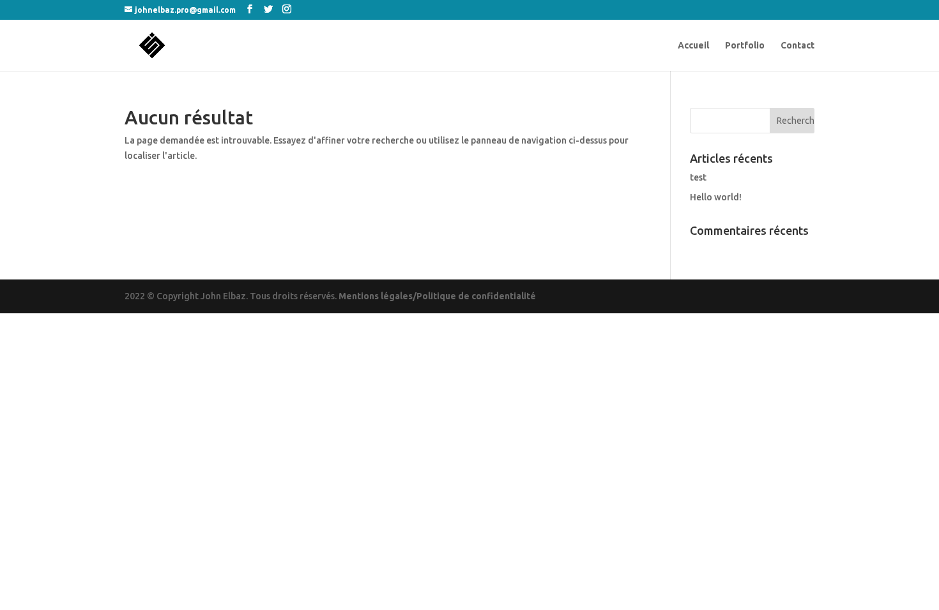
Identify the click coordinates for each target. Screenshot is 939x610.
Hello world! (716, 197)
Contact (797, 45)
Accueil (693, 45)
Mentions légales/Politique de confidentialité (437, 296)
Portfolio (745, 45)
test (698, 177)
